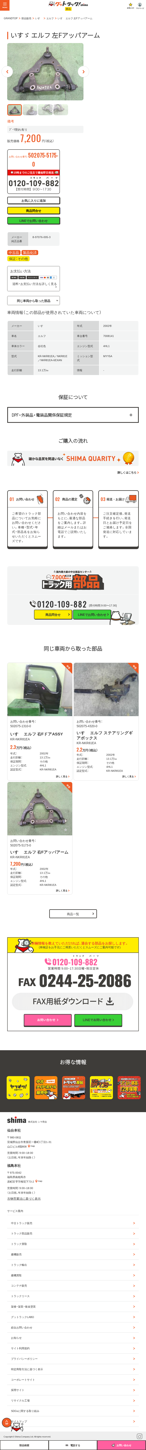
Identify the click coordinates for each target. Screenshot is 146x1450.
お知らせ (16, 1338)
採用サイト (17, 1390)
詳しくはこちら (126, 472)
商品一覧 (73, 914)
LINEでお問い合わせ (33, 220)
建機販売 (16, 1254)
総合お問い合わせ (21, 1327)
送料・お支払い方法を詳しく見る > (34, 285)
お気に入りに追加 (33, 200)
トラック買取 (19, 1244)
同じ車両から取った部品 (33, 300)
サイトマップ (19, 1421)
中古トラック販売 (21, 1223)
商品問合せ (33, 210)
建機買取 (16, 1275)
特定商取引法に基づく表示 (27, 1369)
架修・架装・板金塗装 (23, 1306)
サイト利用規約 (20, 1348)
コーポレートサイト (23, 1379)
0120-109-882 (62, 604)
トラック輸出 (19, 1265)
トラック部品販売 (21, 1233)
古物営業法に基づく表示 (24, 1198)
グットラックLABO (22, 1317)
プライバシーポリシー (24, 1358)
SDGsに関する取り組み (25, 1411)
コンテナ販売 (19, 1285)
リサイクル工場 (20, 1400)
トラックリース (20, 1296)
